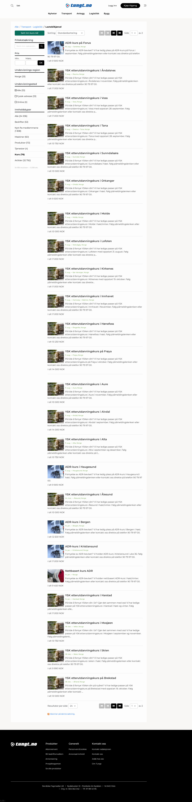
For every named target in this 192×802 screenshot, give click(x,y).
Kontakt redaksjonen (101, 749)
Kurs (20, 154)
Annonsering (51, 759)
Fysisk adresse (26, 96)
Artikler (23, 160)
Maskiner (22, 137)
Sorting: (52, 33)
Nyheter (52, 13)
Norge (20, 76)
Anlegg (81, 13)
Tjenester (21, 148)
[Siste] (120, 33)
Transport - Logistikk (32, 27)
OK (41, 63)
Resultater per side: (58, 706)
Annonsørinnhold (77, 754)
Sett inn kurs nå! (29, 33)
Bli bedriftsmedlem (54, 754)
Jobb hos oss (98, 759)
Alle (17, 27)
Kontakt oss (97, 754)
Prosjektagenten (53, 764)
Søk (18, 5)
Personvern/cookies (78, 749)
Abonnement (52, 749)
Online (22, 102)
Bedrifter (21, 122)
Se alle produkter (53, 768)
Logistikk (94, 13)
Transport (67, 13)
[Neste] (114, 33)
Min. (17, 58)
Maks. (28, 58)
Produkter (22, 143)
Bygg (106, 13)
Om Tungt (96, 764)
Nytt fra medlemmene (26, 129)
